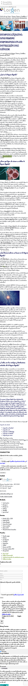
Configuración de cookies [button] (7, 616)
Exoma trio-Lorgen (7, 524)
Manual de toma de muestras (9, 529)
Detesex (5, 508)
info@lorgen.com (12, 7)
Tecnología (5, 541)
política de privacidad (19, 595)
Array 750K (5, 528)
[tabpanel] (14, 659)
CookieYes (4, 685)
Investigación (6, 540)
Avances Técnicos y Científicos (18, 53)
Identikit (5, 510)
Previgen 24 (5, 507)
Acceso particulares (7, 2)
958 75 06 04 (3, 491)
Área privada (6, 551)
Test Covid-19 (6, 503)
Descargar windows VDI (8, 549)
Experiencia (5, 543)
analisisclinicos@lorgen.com (6, 494)
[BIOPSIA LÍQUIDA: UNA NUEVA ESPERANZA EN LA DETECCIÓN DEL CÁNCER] (14, 30)
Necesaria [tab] (2, 650)
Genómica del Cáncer (5, 55)
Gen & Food (5, 512)
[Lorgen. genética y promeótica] (10, 14)
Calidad (4, 545)
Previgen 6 (5, 505)
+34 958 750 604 (4, 7)
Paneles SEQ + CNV (8, 518)
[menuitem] (15, 2)
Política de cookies (6, 614)
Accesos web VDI (7, 547)
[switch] (0, 668)
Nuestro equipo (6, 536)
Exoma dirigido (6, 522)
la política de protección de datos (17, 461)
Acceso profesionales (7, 4)
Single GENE (6, 520)
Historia (5, 538)
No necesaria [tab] (3, 666)
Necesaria (4, 651)
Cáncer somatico (6, 526)
